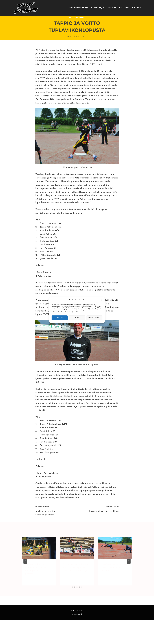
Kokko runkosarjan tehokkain (104, 509)
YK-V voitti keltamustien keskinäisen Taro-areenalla (114, 567)
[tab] (72, 587)
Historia (124, 8)
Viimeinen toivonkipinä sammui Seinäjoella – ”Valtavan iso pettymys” (75, 567)
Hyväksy (60, 318)
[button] (101, 300)
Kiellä (77, 318)
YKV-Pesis (75, 37)
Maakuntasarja (78, 8)
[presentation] (39, 548)
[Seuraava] (129, 561)
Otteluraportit (77, 17)
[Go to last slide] (25, 561)
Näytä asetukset (94, 318)
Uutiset (111, 8)
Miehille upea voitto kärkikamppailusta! (45, 511)
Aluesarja (97, 8)
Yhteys (136, 8)
